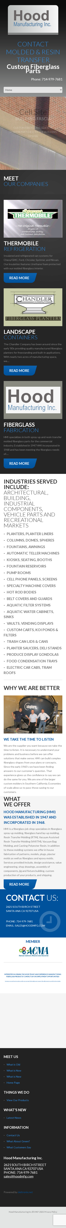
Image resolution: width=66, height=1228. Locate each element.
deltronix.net (25, 1192)
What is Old (13, 1064)
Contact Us (13, 1135)
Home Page (13, 1082)
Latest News (14, 1117)
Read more (19, 278)
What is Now (14, 1070)
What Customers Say (19, 1147)
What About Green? (18, 1141)
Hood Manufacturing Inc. (23, 1158)
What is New (14, 1076)
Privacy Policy (50, 1212)
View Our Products (18, 1100)
